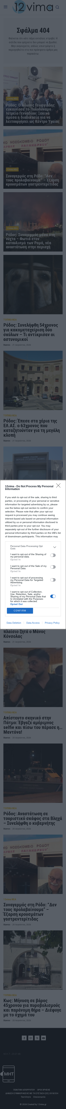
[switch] (53, 555)
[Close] (59, 486)
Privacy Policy (52, 622)
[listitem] (33, 547)
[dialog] (33, 554)
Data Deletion (14, 622)
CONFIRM (20, 610)
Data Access (33, 622)
